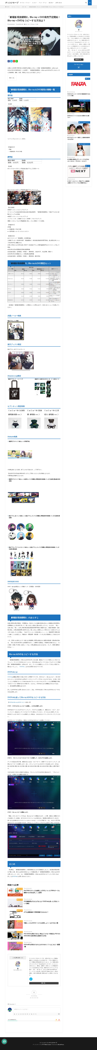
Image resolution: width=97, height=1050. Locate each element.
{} (33, 1014)
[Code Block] (29, 1014)
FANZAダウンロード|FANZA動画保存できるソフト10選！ (78, 94)
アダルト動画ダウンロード (84, 100)
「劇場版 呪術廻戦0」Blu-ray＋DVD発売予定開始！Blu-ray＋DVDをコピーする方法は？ (46, 6)
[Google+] (14, 61)
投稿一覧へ (43, 983)
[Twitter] (11, 61)
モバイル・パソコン (25, 2)
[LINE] (17, 61)
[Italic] (17, 1014)
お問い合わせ (58, 2)
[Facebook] (9, 61)
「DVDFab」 (22, 666)
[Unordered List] (25, 1014)
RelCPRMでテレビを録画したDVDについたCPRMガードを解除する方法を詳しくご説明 (42, 891)
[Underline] (19, 1014)
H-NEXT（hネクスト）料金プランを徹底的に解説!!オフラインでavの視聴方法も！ (78, 181)
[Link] (31, 1014)
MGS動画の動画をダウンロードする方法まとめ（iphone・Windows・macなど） (78, 160)
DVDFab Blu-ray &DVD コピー (17, 702)
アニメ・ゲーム (42, 2)
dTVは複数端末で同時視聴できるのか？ (36, 912)
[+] (35, 1014)
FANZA (88, 78)
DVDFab (10, 677)
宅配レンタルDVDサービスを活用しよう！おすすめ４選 (41, 923)
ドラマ (88, 165)
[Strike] (21, 1014)
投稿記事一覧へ (78, 59)
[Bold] (14, 1014)
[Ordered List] (23, 1014)
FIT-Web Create (46, 1044)
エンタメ (34, 2)
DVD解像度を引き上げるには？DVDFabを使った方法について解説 (41, 902)
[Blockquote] (27, 1014)
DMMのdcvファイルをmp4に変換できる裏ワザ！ (78, 116)
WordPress (61, 1044)
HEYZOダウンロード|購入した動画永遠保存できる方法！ (78, 138)
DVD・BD (24, 6)
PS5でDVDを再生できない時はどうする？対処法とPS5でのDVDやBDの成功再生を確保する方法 (42, 935)
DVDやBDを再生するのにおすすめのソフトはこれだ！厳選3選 (42, 945)
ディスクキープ (11, 3)
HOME (8, 6)
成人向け (51, 2)
